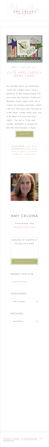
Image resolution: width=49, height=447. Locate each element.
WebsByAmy (8, 441)
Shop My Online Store (25, 227)
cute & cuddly (19, 152)
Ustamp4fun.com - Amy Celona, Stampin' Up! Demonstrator (25, 10)
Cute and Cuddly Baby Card (24, 74)
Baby (28, 146)
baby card (31, 149)
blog (34, 146)
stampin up (30, 154)
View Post (24, 134)
